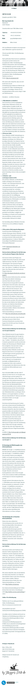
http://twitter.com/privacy (12, 584)
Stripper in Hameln (14, 2)
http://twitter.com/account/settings (14, 592)
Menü (14, 8)
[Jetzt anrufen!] (4, 683)
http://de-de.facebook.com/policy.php (15, 313)
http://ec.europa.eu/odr (12, 78)
